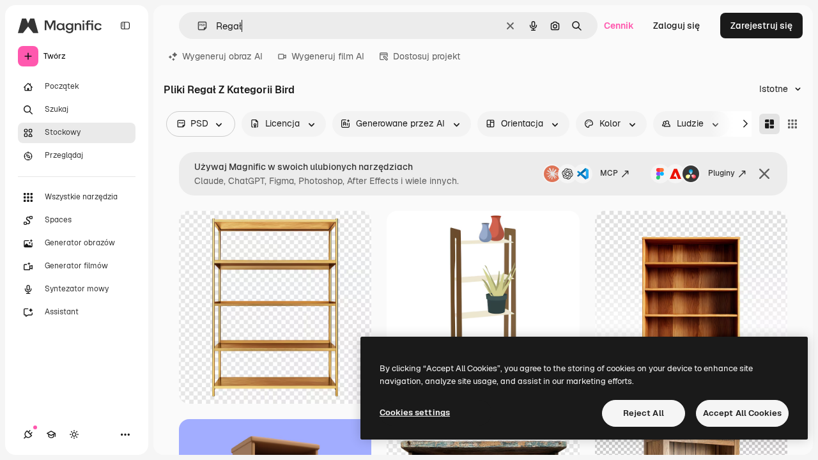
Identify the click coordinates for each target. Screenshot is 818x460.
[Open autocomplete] (197, 26)
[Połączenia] (28, 434)
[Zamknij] (764, 173)
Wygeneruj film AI (327, 56)
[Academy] (51, 434)
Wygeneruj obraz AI (222, 56)
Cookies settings (415, 412)
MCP (609, 173)
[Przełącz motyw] (74, 434)
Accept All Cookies (742, 413)
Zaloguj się (676, 25)
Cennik (619, 25)
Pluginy (721, 173)
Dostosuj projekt (426, 56)
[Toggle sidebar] (125, 25)
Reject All (643, 413)
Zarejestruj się (761, 25)
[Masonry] (769, 124)
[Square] (792, 124)
